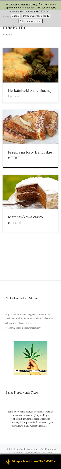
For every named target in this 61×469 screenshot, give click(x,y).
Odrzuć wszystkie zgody (36, 16)
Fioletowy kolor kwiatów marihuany (22, 328)
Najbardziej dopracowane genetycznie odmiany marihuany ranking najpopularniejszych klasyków (29, 316)
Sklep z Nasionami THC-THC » (34, 461)
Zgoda (15, 16)
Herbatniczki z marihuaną (29, 90)
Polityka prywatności (30, 21)
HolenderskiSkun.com (25, 449)
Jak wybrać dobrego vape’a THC (21, 323)
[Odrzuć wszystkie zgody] (56, 13)
